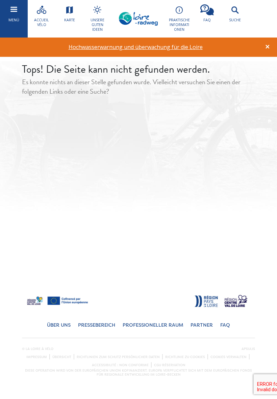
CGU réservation (169, 365)
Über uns (59, 325)
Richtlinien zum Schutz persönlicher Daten (118, 357)
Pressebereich (96, 325)
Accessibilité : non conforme (120, 365)
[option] (135, 47)
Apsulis (248, 349)
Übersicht (61, 357)
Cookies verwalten (228, 357)
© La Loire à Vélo (37, 349)
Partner (202, 325)
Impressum (36, 357)
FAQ (225, 325)
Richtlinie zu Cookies (185, 357)
